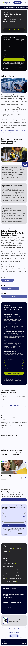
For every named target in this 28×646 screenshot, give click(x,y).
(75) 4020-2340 (7, 597)
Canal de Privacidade (15, 381)
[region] (14, 468)
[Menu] (25, 2)
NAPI (4, 578)
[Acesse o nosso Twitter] (15, 610)
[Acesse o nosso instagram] (10, 610)
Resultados (18, 576)
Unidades (10, 548)
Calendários (5, 576)
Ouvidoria (17, 548)
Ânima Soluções (6, 561)
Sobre (4, 548)
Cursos (4, 563)
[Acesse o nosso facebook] (4, 610)
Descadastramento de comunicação (11, 554)
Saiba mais (5, 643)
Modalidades (11, 563)
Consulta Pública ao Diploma (14, 578)
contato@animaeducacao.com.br (12, 602)
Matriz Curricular (14, 405)
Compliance (5, 551)
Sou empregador (16, 561)
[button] (21, 478)
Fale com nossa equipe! (14, 525)
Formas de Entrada (7, 569)
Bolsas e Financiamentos (8, 566)
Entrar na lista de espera (14, 59)
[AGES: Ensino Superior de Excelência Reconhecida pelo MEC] (6, 3)
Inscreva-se (17, 2)
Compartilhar (13, 30)
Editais (12, 576)
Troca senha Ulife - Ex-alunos (9, 581)
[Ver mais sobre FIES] (14, 467)
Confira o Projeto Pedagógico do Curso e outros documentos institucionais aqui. (13, 131)
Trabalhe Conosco (18, 569)
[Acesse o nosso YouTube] (21, 610)
